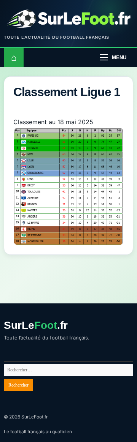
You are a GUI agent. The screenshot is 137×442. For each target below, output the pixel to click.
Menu (119, 57)
